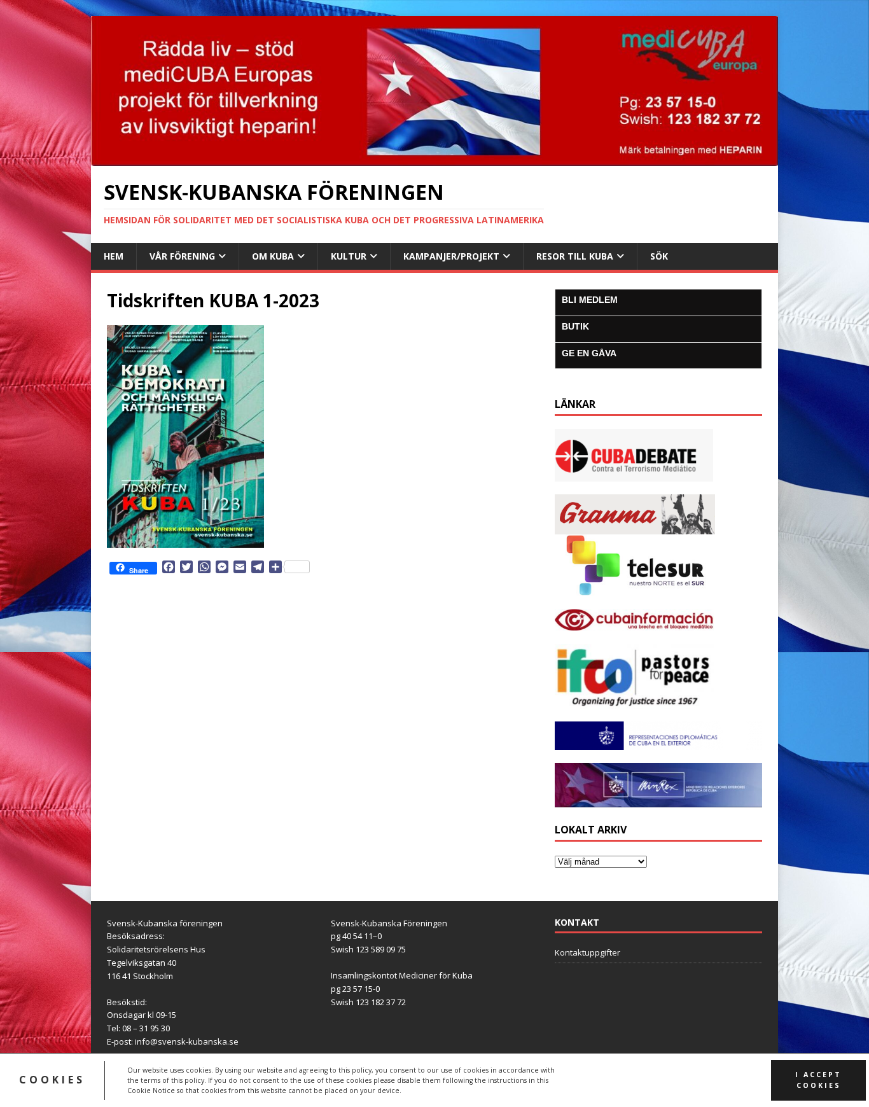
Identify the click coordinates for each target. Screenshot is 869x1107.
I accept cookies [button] (818, 1080)
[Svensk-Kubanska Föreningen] (434, 158)
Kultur (348, 256)
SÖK (659, 256)
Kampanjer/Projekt (451, 256)
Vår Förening (182, 256)
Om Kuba (273, 256)
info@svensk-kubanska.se (187, 1041)
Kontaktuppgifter (587, 952)
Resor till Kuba (574, 256)
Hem (113, 256)
